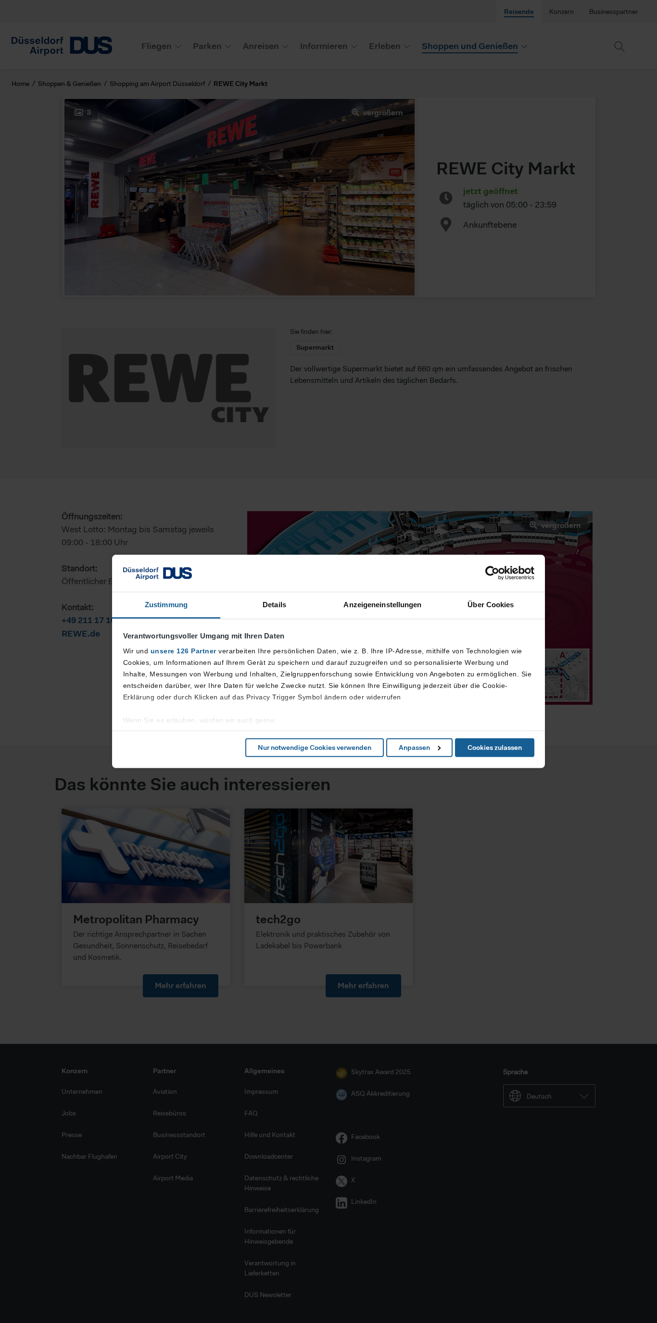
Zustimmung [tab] (166, 604)
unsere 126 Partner (183, 651)
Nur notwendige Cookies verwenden (314, 747)
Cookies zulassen (494, 747)
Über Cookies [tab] (490, 604)
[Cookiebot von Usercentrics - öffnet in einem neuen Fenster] (492, 573)
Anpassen (414, 747)
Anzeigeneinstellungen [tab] (382, 604)
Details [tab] (274, 604)
